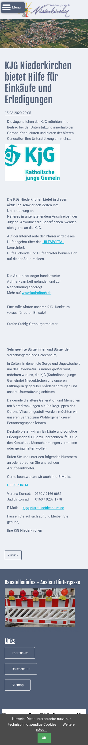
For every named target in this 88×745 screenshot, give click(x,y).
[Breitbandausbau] (40, 607)
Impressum (20, 653)
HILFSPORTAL (53, 242)
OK (44, 738)
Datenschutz (21, 669)
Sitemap (18, 685)
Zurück (13, 555)
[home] (44, 9)
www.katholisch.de (36, 293)
